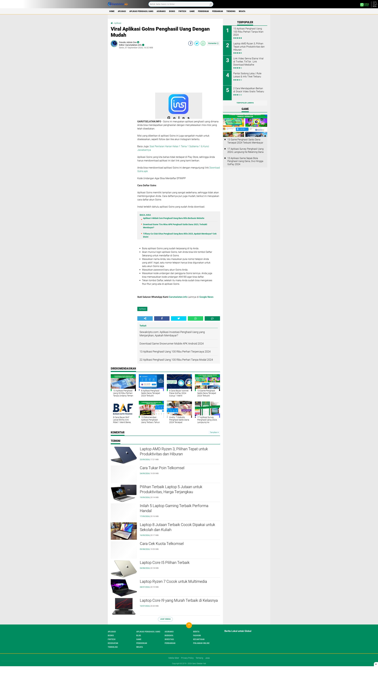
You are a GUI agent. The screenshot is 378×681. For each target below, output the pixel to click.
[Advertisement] (178, 72)
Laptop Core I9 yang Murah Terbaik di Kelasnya (179, 600)
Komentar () (213, 43)
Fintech (182, 11)
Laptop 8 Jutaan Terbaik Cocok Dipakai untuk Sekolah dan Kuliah (177, 527)
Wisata (242, 11)
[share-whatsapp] (203, 43)
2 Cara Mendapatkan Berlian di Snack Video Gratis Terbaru (248, 90)
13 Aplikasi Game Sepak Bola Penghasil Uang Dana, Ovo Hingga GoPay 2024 (245, 161)
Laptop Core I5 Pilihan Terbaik (165, 562)
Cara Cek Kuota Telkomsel (162, 543)
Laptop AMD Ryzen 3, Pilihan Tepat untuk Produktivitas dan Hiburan (174, 451)
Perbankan (217, 11)
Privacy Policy (187, 658)
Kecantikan (199, 639)
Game (192, 11)
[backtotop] (189, 625)
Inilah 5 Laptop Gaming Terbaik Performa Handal (174, 508)
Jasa (207, 658)
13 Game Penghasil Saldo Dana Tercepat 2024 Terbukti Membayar (245, 141)
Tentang (199, 658)
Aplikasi (122, 11)
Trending (230, 11)
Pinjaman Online (201, 643)
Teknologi (113, 647)
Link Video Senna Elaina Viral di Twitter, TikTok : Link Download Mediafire (248, 61)
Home (111, 11)
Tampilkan (214, 432)
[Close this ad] (376, 664)
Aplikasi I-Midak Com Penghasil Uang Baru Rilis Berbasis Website (173, 218)
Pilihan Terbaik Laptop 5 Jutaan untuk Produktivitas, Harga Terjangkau (171, 489)
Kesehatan (113, 643)
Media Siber (173, 658)
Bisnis (172, 11)
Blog (138, 635)
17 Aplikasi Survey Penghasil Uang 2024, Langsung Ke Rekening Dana (245, 150)
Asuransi (161, 11)
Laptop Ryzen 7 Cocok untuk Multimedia (173, 581)
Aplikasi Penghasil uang (141, 11)
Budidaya (169, 635)
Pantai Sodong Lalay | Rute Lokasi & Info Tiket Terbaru (247, 75)
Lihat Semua (165, 619)
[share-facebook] (190, 43)
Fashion (197, 635)
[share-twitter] (196, 43)
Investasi (169, 639)
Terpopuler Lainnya (245, 103)
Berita (196, 631)
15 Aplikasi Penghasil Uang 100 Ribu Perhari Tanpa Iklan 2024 (248, 31)
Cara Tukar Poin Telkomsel (162, 468)
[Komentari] (212, 318)
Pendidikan (203, 11)
